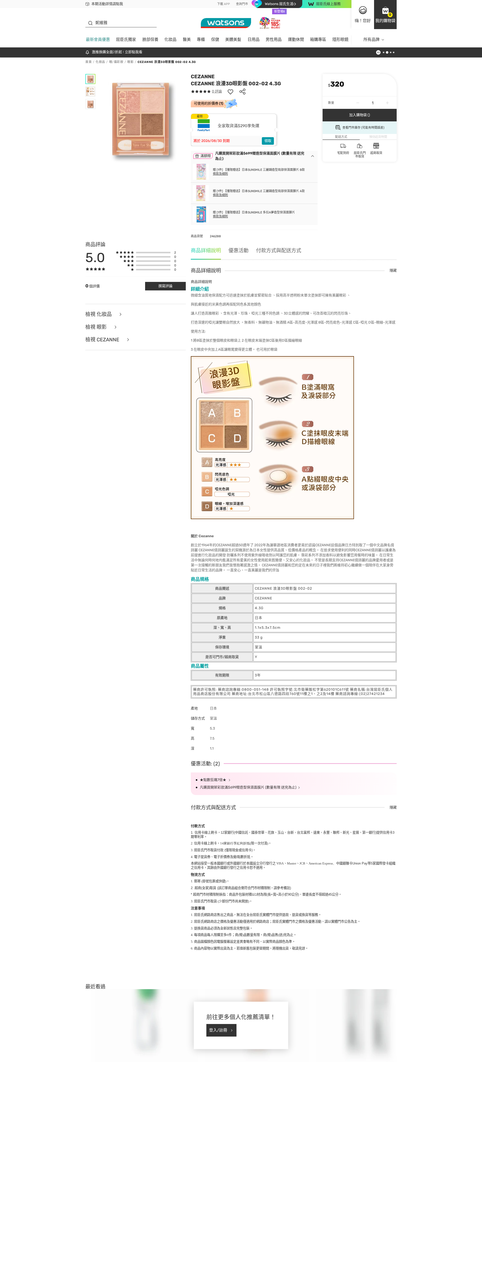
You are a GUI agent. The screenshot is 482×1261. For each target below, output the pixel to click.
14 (235, 905)
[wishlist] (230, 91)
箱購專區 (318, 39)
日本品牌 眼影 (150, 277)
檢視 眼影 (96, 389)
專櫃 (201, 39)
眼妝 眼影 (101, 267)
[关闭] (473, 1251)
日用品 (254, 39)
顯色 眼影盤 (103, 286)
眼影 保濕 (156, 286)
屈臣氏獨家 (126, 39)
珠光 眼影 (147, 267)
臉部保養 (150, 39)
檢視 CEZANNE (102, 402)
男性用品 (274, 39)
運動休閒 (296, 39)
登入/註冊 (218, 1091)
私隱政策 (71, 1256)
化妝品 (170, 39)
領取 (267, 141)
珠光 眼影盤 (124, 277)
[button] (385, 14)
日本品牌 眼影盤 (130, 286)
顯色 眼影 (101, 277)
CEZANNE (203, 76)
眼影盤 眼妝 (124, 267)
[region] (241, 1252)
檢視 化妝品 (99, 376)
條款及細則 (220, 174)
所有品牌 (372, 39)
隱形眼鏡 (340, 39)
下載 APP (223, 4)
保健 (215, 39)
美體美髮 (233, 39)
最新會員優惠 (98, 39)
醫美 (187, 39)
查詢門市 (242, 4)
